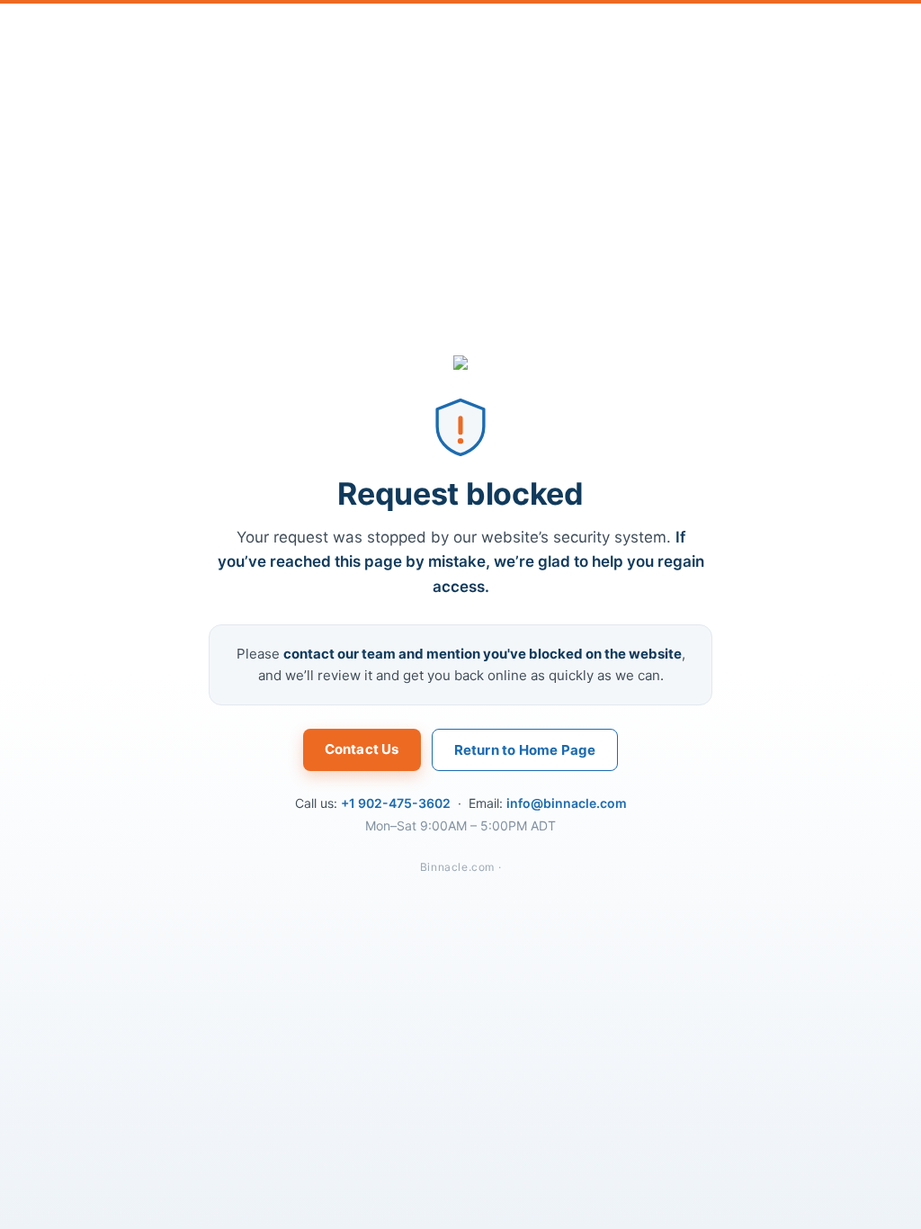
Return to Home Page (525, 749)
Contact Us (362, 749)
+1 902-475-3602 (396, 803)
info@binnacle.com (566, 803)
